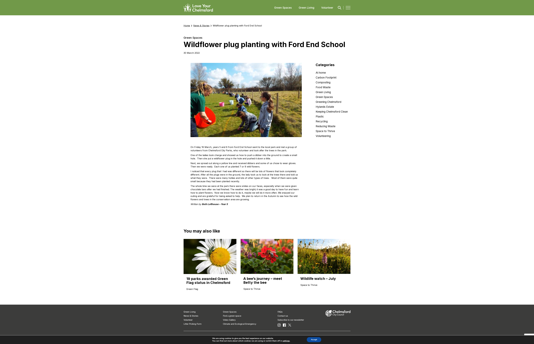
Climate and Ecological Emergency (239, 324)
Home (187, 25)
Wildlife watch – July (318, 279)
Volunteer (327, 7)
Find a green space (232, 315)
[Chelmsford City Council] (337, 315)
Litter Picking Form (193, 324)
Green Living (306, 7)
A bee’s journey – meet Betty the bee (262, 281)
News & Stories (201, 25)
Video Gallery (229, 320)
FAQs (280, 311)
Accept (314, 339)
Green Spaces (283, 7)
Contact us (283, 315)
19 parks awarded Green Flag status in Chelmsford (208, 281)
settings (286, 341)
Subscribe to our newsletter (291, 320)
